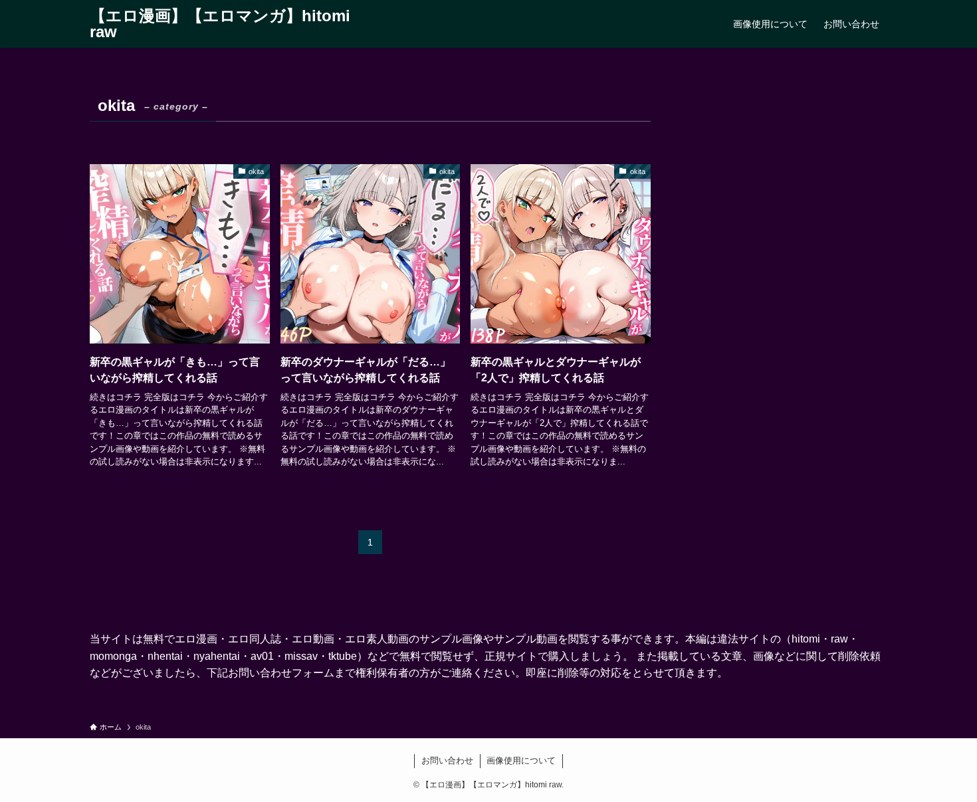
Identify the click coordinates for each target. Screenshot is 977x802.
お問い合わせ (447, 760)
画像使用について (521, 760)
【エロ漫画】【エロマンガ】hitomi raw (220, 24)
